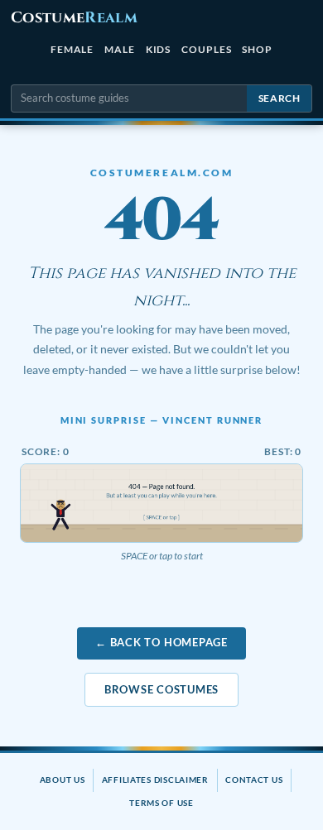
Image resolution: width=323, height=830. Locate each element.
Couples (206, 49)
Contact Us (253, 779)
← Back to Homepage (161, 642)
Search (279, 98)
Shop (257, 49)
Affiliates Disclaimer (155, 779)
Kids (158, 49)
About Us (62, 779)
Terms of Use (161, 803)
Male (119, 49)
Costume (74, 17)
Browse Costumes (161, 689)
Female (72, 49)
